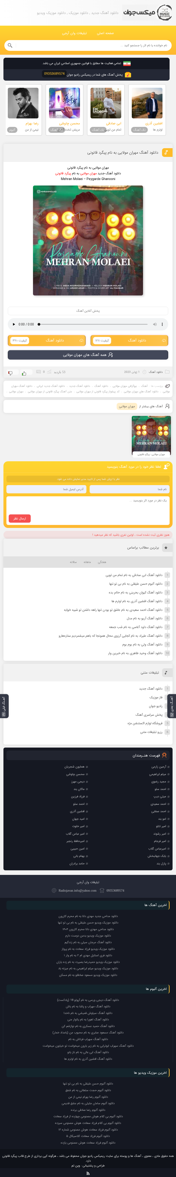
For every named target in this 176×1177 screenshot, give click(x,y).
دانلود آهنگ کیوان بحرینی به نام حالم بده (135, 592)
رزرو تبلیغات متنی (151, 732)
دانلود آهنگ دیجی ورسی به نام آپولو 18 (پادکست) (88, 1000)
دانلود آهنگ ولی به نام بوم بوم (142, 644)
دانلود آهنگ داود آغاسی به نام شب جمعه (135, 627)
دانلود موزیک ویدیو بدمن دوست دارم (88, 935)
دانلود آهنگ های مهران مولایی (141, 391)
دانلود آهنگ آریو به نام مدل (144, 618)
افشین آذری (77, 811)
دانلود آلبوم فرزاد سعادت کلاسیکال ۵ (88, 1136)
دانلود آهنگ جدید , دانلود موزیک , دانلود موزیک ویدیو (147, 13)
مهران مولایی (16, 391)
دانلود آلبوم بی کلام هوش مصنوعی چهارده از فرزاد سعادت (88, 1116)
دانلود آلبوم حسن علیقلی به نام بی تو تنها (135, 583)
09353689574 (115, 890)
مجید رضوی (158, 781)
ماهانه (87, 562)
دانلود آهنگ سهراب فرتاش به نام (88, 1039)
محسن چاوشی (75, 774)
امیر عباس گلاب (75, 833)
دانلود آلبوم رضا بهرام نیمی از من (88, 1097)
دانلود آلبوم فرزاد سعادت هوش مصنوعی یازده (88, 1142)
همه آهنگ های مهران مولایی (85, 355)
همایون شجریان (74, 766)
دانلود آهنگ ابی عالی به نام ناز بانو (88, 1052)
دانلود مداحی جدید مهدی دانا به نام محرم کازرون (88, 916)
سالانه (73, 562)
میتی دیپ (160, 796)
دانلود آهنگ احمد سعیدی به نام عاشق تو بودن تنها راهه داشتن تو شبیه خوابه (113, 609)
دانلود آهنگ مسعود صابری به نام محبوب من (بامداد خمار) (88, 1032)
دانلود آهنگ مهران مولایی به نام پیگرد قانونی (122, 153)
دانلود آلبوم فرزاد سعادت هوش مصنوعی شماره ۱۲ (88, 1129)
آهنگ (144, 386)
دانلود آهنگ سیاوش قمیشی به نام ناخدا (88, 1013)
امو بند (162, 819)
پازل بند (161, 863)
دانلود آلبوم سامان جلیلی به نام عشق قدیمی (88, 1103)
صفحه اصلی (105, 33)
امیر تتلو (161, 826)
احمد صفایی (158, 811)
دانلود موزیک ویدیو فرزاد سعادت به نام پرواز (88, 949)
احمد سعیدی (158, 804)
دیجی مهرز (78, 781)
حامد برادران (77, 863)
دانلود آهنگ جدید (79, 386)
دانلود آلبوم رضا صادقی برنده (88, 1110)
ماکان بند (79, 789)
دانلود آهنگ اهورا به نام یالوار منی (88, 1019)
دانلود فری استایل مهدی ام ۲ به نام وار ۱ (88, 955)
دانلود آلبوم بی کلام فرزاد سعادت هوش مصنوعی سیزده (88, 1123)
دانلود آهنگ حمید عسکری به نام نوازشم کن (88, 1026)
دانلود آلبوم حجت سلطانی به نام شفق (88, 1090)
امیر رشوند (159, 833)
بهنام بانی (79, 856)
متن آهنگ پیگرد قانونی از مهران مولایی (50, 391)
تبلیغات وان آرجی (74, 33)
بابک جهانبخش (157, 856)
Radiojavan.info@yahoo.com (77, 890)
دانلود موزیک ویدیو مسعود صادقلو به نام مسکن (88, 975)
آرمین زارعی (158, 766)
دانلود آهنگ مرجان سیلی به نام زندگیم (88, 942)
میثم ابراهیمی (157, 774)
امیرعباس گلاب (157, 848)
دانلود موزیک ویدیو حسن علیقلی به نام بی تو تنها (88, 922)
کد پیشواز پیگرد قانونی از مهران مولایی (97, 391)
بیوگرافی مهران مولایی (125, 386)
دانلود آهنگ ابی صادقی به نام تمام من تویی (134, 575)
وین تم (76, 1165)
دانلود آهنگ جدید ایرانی (51, 386)
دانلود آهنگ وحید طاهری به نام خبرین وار (135, 653)
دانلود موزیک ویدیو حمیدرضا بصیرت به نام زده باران (88, 962)
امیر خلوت (78, 826)
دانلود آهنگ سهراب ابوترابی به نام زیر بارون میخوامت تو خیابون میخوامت (88, 1045)
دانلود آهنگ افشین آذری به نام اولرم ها (137, 601)
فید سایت (88, 1172)
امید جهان (78, 819)
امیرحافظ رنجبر (75, 841)
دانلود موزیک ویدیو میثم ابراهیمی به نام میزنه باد (88, 968)
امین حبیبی (78, 848)
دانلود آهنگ (120, 340)
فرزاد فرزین (78, 796)
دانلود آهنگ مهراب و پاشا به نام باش (88, 1006)
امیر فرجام (160, 841)
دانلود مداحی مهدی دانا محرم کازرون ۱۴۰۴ (88, 929)
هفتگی (102, 562)
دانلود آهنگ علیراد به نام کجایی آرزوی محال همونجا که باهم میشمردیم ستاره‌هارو (110, 635)
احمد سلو (160, 789)
